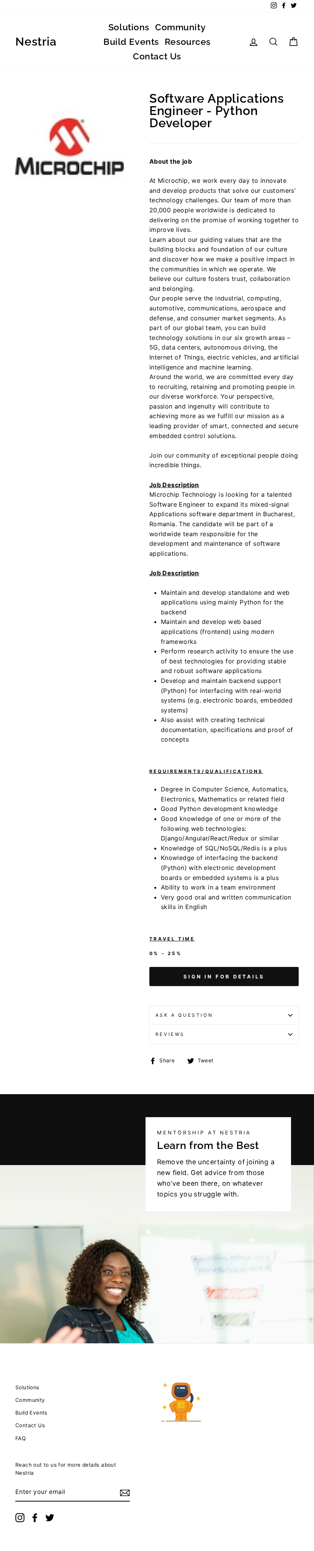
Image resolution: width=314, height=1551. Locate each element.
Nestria (35, 42)
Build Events (131, 41)
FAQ (20, 1438)
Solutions (128, 27)
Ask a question (184, 1015)
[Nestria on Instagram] (20, 1517)
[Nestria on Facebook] (34, 1517)
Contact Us (157, 56)
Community (180, 27)
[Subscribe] (125, 1492)
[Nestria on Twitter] (49, 1517)
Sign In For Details (224, 976)
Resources (188, 41)
